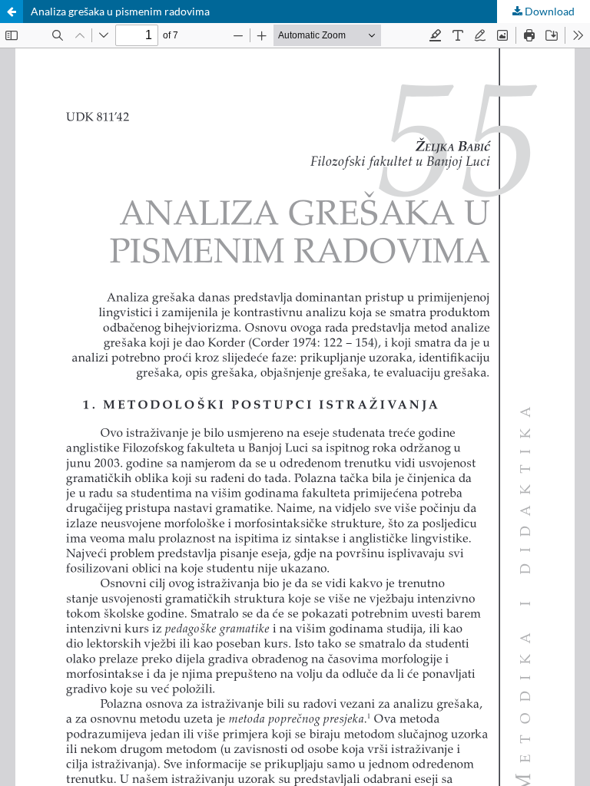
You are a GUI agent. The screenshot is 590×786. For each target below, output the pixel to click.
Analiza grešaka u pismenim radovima (120, 11)
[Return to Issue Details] (11, 11)
